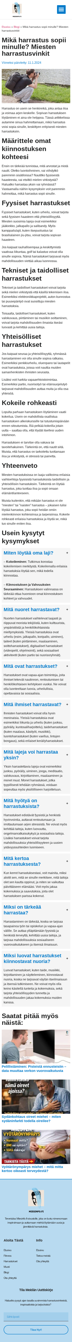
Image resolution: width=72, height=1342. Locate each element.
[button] (61, 9)
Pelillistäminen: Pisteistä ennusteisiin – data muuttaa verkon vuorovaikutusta (34, 1069)
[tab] (36, 575)
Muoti (7, 1266)
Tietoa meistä (43, 1255)
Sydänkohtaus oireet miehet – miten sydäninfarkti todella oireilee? (31, 1119)
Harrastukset (10, 1261)
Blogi (17, 26)
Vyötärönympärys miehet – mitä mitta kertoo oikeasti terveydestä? (32, 1169)
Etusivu (6, 26)
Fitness (7, 1255)
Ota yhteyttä (10, 1277)
